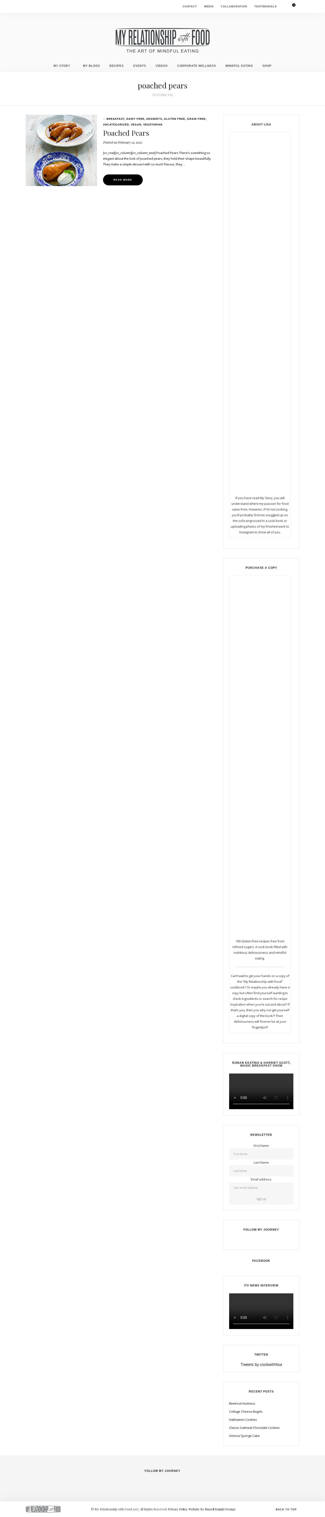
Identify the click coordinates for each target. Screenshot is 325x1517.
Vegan (136, 124)
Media (209, 6)
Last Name (261, 1162)
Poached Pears (126, 133)
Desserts (154, 118)
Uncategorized (116, 124)
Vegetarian (152, 124)
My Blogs (91, 65)
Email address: (261, 1179)
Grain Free (196, 118)
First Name (261, 1145)
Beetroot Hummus (242, 1403)
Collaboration (234, 6)
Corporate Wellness (196, 65)
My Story (62, 65)
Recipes (116, 65)
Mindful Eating (239, 65)
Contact (189, 6)
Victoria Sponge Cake (244, 1436)
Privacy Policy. (178, 1509)
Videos (162, 65)
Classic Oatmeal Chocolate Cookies (254, 1427)
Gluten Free (174, 118)
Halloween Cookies (243, 1419)
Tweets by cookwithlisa (261, 1364)
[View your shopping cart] (291, 6)
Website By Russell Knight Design (212, 1509)
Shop (266, 65)
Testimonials (265, 6)
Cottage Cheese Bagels (246, 1411)
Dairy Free (135, 118)
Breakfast (115, 118)
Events (139, 65)
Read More (122, 179)
